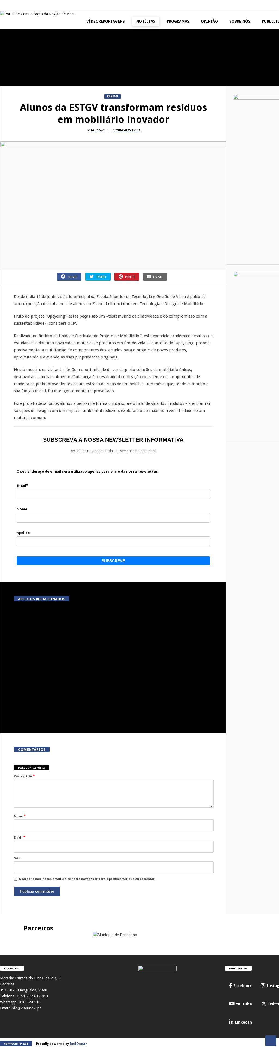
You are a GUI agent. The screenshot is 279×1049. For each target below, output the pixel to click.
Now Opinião (209, 117)
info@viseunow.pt (26, 1008)
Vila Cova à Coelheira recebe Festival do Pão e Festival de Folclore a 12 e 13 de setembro (167, 652)
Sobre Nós (239, 21)
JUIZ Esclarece (13, 65)
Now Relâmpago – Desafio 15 (226, 178)
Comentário (24, 776)
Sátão (6, 168)
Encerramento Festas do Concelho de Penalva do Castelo (95, 79)
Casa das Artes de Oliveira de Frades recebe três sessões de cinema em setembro (42, 652)
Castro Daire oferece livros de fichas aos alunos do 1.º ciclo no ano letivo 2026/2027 (104, 652)
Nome (20, 815)
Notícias (145, 21)
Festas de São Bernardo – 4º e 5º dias (30, 181)
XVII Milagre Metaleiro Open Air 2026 (160, 129)
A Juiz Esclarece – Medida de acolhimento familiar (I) (30, 77)
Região (112, 96)
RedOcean (78, 1044)
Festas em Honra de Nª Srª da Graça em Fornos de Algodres (226, 77)
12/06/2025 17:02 (126, 130)
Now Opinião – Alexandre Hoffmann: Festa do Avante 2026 (226, 129)
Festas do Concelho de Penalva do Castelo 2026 (160, 77)
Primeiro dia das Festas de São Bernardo (160, 181)
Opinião (209, 21)
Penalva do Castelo (83, 65)
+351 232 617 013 (32, 996)
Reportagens (143, 65)
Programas (178, 21)
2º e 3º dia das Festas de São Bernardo (95, 181)
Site (17, 858)
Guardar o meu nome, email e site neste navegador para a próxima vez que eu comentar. (87, 879)
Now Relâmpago (211, 168)
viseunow (96, 130)
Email (19, 837)
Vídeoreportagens (105, 21)
